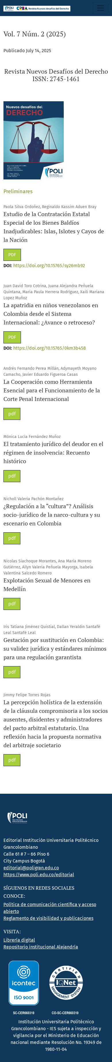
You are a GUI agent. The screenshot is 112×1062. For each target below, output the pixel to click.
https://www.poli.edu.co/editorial (38, 874)
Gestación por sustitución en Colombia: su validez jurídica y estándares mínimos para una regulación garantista (55, 648)
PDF (12, 254)
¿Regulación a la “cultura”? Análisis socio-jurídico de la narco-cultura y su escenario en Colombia (51, 514)
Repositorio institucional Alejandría (40, 947)
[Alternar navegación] (100, 8)
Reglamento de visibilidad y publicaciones (48, 918)
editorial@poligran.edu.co (31, 868)
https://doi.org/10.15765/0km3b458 (49, 348)
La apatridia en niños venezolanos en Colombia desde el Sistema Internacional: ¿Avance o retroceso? (50, 313)
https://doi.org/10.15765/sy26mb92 (49, 265)
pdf (12, 413)
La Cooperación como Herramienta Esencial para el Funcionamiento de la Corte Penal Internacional (51, 390)
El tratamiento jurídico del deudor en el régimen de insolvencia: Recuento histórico (53, 452)
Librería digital (19, 940)
